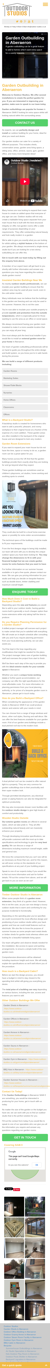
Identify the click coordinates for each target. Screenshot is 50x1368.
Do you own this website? (18, 1165)
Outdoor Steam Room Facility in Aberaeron (23, 1337)
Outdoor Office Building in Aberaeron (20, 1332)
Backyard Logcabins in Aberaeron (20, 1359)
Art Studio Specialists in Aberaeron (21, 1351)
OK (36, 1165)
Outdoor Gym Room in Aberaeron (18, 1340)
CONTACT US (25, 122)
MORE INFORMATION (25, 887)
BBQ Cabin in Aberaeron (14, 1343)
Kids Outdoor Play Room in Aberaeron (22, 1354)
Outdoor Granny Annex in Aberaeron (20, 1334)
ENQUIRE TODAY (25, 592)
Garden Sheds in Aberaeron (16, 1329)
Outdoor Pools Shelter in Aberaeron (21, 1357)
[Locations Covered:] (3, 4)
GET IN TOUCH (25, 1137)
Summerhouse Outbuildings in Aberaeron (24, 1348)
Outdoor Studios (11, 1326)
